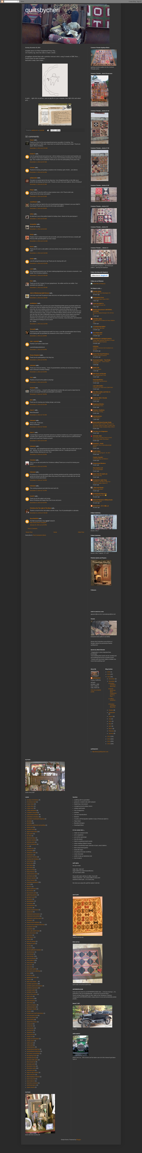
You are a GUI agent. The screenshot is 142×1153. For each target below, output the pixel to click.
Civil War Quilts (97, 319)
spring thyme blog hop (33, 1049)
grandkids (29, 907)
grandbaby (30, 903)
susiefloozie (33, 202)
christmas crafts (31, 852)
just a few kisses (31, 933)
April (110, 726)
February (111, 731)
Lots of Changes (97, 369)
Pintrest (29, 979)
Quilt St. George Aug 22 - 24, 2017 (101, 452)
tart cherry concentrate (33, 1053)
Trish (31, 377)
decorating (30, 867)
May (110, 723)
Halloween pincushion (33, 916)
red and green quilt (32, 1015)
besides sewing (31, 840)
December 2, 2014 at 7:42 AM (38, 415)
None (28, 973)
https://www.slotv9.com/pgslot (38, 522)
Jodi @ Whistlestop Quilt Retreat (39, 293)
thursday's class (31, 1066)
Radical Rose (96, 399)
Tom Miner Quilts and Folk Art (101, 392)
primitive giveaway (32, 983)
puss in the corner (32, 994)
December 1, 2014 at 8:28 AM (38, 229)
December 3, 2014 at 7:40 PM (38, 480)
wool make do (31, 1081)
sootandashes (31, 1047)
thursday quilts (31, 1064)
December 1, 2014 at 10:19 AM (38, 263)
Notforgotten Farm (98, 297)
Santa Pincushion (32, 1022)
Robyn (32, 190)
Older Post (81, 532)
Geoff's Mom (96, 451)
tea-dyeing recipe (32, 1055)
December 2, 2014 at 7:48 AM (38, 427)
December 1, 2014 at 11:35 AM (38, 297)
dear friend (30, 865)
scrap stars (30, 1026)
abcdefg (29, 821)
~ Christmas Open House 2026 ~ (101, 299)
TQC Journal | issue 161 (99, 305)
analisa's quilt (31, 829)
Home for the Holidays (33, 922)
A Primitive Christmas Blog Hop (112, 705)
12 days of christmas (32, 800)
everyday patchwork (32, 882)
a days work (30, 808)
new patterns (30, 960)
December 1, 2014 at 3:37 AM (38, 162)
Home (55, 532)
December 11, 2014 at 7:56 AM (38, 513)
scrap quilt (30, 1024)
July (110, 719)
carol (31, 269)
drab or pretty (30, 869)
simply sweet (30, 1040)
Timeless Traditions (98, 410)
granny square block (32, 909)
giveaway (29, 899)
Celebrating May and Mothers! (100, 458)
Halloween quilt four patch (34, 918)
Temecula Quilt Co (98, 303)
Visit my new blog (97, 475)
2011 (109, 741)
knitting (29, 939)
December (112, 679)
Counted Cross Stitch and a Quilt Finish (103, 387)
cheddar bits (30, 848)
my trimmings (30, 952)
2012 (109, 739)
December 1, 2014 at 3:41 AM (38, 172)
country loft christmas (33, 859)
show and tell (30, 1034)
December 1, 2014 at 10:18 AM (38, 253)
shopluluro (30, 1032)
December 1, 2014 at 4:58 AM (38, 208)
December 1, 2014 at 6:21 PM (38, 382)
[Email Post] (48, 130)
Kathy (31, 234)
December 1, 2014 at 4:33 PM (38, 349)
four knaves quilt (31, 893)
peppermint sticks (32, 977)
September (112, 712)
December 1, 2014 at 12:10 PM (38, 323)
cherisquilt (30, 850)
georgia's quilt (31, 897)
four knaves (30, 890)
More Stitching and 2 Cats (99, 375)
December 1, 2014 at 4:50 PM (38, 360)
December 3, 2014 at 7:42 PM (38, 490)
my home (29, 948)
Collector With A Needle (100, 398)
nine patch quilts (31, 969)
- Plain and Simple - (98, 487)
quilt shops (30, 1002)
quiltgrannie (33, 178)
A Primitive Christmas (33, 817)
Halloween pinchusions (33, 914)
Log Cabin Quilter (98, 386)
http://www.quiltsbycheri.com (100, 751)
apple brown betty (32, 831)
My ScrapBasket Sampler (34, 950)
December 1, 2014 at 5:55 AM (38, 218)
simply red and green (33, 1038)
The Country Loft (98, 468)
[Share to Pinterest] (59, 130)
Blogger (78, 1139)
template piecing (31, 1057)
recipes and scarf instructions (35, 1013)
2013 (109, 736)
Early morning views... (98, 405)
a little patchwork (31, 810)
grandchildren (31, 905)
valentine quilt (31, 1070)
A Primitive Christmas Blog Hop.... (112, 685)
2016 (109, 672)
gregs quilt (30, 912)
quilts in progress (31, 1005)
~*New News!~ (96, 417)
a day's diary (30, 804)
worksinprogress (31, 1085)
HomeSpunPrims (98, 379)
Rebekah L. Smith (98, 443)
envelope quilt (31, 876)
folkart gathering (31, 888)
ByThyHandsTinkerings (100, 493)
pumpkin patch (31, 990)
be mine (29, 835)
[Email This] (51, 130)
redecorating (30, 1019)
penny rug (30, 975)
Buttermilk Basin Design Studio (102, 422)
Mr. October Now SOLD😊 (99, 495)
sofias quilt (30, 1045)
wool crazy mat (31, 1079)
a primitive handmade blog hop (35, 819)
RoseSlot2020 (34, 518)
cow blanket (30, 861)
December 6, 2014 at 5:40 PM (38, 502)
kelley (31, 214)
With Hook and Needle (99, 373)
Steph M (32, 388)
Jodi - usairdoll (34, 341)
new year (29, 964)
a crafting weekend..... (112, 700)
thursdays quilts (31, 1068)
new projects (30, 962)
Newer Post (29, 532)
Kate (31, 281)
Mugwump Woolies (98, 404)
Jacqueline (33, 224)
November (112, 681)
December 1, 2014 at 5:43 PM (38, 372)
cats (28, 846)
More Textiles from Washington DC (102, 293)
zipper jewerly (31, 1087)
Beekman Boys (31, 838)
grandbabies (30, 901)
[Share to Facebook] (57, 130)
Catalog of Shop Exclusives (100, 355)
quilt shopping (31, 1000)
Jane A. (32, 432)
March (111, 728)
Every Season (31, 880)
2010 (109, 743)
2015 (109, 674)
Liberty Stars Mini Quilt (98, 328)
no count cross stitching (33, 971)
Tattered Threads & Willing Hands (103, 500)
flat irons (29, 886)
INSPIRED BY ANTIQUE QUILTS (102, 338)
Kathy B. (32, 154)
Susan (32, 140)
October (111, 710)
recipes (29, 1011)
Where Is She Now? (98, 489)
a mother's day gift (32, 812)
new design (30, 954)
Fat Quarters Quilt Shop (100, 480)
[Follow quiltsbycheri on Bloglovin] (100, 276)
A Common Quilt (31, 802)
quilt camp (30, 996)
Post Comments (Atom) (39, 535)
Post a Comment (32, 528)
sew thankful (30, 1028)
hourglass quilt (31, 926)
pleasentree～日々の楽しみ (101, 506)
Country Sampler (98, 457)
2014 (109, 676)
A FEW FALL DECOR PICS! (100, 381)
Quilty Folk (96, 367)
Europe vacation (31, 878)
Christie (32, 167)
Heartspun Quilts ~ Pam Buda (101, 360)
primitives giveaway (32, 988)
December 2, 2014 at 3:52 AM (38, 404)
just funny (29, 935)
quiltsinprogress (31, 1007)
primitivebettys (97, 416)
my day (29, 945)
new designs (30, 956)
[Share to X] (55, 130)
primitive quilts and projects (34, 986)
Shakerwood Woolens (99, 463)
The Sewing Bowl (97, 501)
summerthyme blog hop (33, 1051)
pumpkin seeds (31, 992)
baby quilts (30, 833)
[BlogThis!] (53, 130)
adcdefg (29, 823)
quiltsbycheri (42, 10)
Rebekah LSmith (31, 1009)
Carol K (32, 496)
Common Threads (32, 857)
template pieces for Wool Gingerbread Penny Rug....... (112, 692)
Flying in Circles (97, 393)
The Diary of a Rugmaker (100, 431)
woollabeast (33, 303)
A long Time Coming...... (99, 411)
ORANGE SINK (97, 436)
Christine (32, 460)
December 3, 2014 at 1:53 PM (38, 454)
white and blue (31, 1074)
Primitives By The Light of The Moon (40, 508)
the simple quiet (97, 332)
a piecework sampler (33, 814)
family (28, 884)
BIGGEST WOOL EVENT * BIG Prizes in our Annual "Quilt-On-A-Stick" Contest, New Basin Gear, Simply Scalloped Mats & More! (104, 425)
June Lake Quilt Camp (33, 931)
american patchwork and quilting (36, 825)
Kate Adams (30, 937)
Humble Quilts (97, 291)
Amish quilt (30, 827)
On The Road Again (98, 469)
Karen (32, 246)
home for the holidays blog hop (35, 924)
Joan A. (32, 410)
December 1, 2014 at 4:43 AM (38, 196)
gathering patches (32, 895)
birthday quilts (31, 842)
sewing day (30, 1030)
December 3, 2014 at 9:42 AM (38, 440)
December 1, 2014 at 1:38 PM (38, 336)
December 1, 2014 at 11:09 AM (38, 287)
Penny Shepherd (35, 355)
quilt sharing (30, 998)
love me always (31, 941)
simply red (30, 1036)
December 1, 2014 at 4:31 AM (38, 184)
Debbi (31, 258)
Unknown (32, 365)
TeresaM (32, 329)
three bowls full (31, 1062)
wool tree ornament (32, 1083)
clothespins (30, 855)
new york (29, 967)
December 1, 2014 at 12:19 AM (38, 148)
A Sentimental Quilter (99, 326)
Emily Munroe (31, 871)
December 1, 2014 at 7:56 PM (38, 394)
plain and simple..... (32, 981)
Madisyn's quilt (31, 943)
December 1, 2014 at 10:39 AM (38, 275)
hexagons (29, 920)
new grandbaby (31, 958)
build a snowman (31, 844)
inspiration (30, 929)
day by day (30, 863)
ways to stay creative (32, 1072)
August (111, 716)
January (111, 733)
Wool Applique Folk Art (33, 1076)
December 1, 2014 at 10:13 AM (38, 241)
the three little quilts (32, 1060)
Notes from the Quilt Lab (100, 474)
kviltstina (95, 346)
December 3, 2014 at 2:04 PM (38, 466)
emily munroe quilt (32, 874)
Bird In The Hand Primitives (101, 354)
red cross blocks (31, 1017)
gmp (31, 400)
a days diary (30, 806)
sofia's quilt (30, 1043)
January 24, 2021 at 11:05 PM (38, 525)
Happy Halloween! (97, 334)
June (110, 721)
